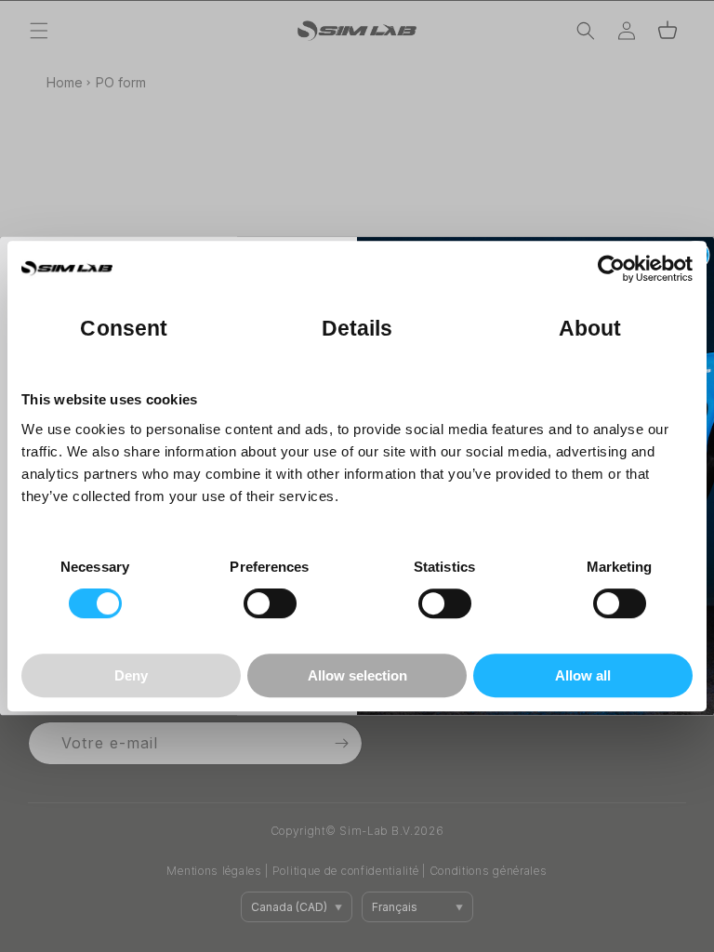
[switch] (270, 603)
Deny (131, 675)
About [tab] (590, 328)
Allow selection (357, 675)
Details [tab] (357, 328)
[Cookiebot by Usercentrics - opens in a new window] (611, 269)
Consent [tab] (123, 328)
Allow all (583, 675)
